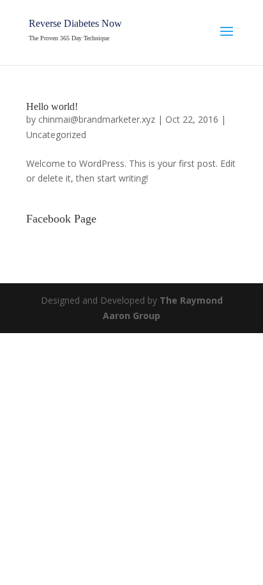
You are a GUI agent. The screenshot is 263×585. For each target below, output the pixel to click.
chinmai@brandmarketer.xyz (96, 119)
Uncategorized (56, 135)
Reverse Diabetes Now (75, 23)
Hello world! (52, 106)
